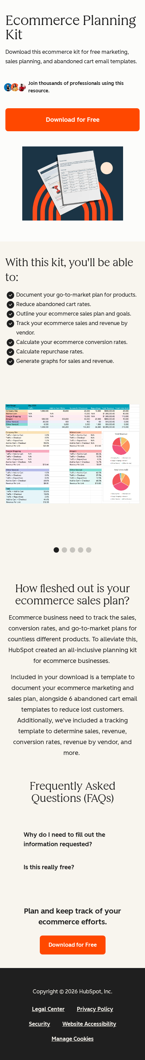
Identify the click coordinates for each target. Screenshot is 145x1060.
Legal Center (48, 1009)
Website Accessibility (89, 1024)
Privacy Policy (95, 1009)
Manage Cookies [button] (73, 1039)
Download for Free (72, 119)
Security (39, 1024)
